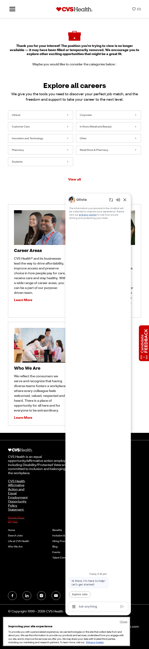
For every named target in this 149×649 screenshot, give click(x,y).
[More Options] (74, 606)
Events (56, 552)
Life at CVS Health (18, 541)
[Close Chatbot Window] (124, 199)
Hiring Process (60, 541)
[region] (98, 403)
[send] (122, 606)
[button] (74, 179)
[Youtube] (56, 595)
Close (123, 621)
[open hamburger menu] (12, 9)
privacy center (88, 214)
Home (11, 530)
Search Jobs (15, 535)
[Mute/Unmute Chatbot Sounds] (118, 199)
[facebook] (12, 595)
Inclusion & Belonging (64, 535)
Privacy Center (95, 642)
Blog (55, 546)
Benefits (57, 530)
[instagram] (41, 595)
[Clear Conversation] (111, 199)
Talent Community (63, 557)
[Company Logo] (74, 9)
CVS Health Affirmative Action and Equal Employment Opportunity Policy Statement (18, 495)
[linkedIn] (27, 595)
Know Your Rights (16, 519)
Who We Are (15, 546)
